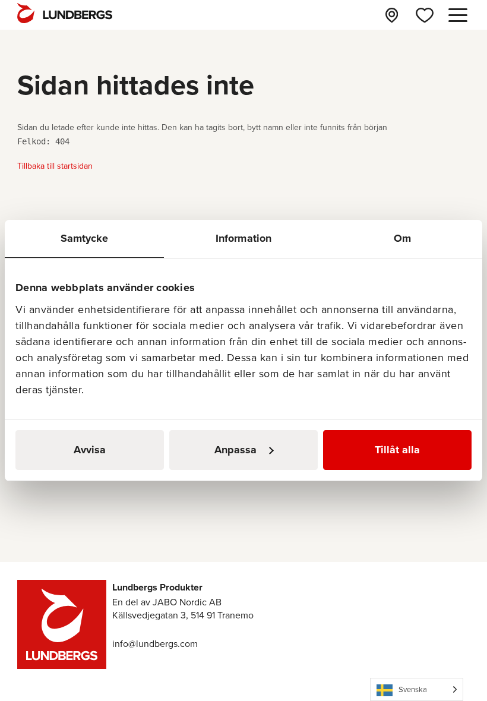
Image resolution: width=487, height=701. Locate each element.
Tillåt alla (397, 449)
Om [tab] (402, 238)
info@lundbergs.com (155, 643)
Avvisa (90, 449)
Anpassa (235, 449)
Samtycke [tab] (85, 238)
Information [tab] (243, 238)
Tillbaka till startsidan (55, 166)
